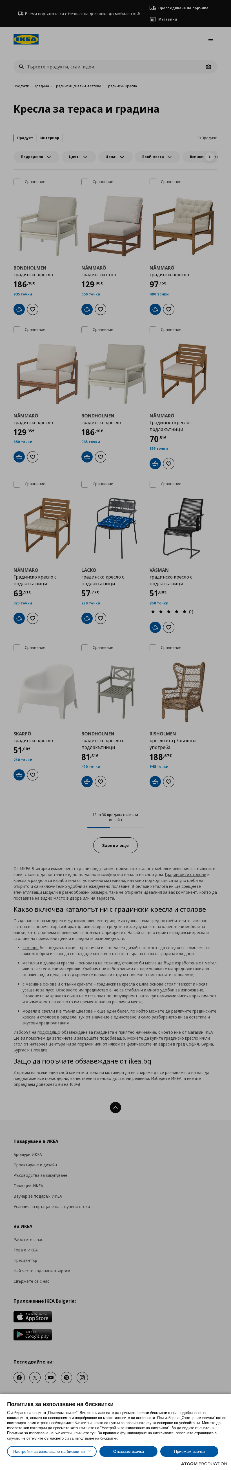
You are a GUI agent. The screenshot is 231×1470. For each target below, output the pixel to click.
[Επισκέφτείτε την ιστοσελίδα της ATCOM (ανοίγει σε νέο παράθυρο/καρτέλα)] (204, 1464)
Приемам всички (189, 1451)
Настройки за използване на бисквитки (49, 1451)
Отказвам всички (128, 1451)
